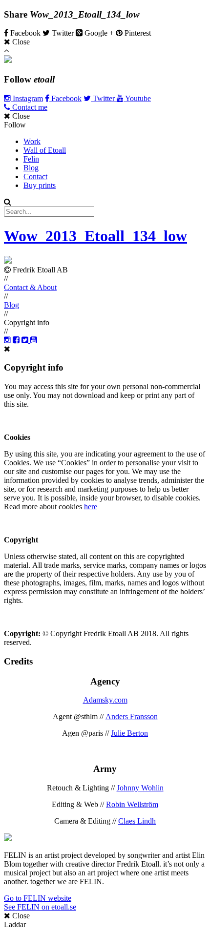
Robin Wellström (132, 804)
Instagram (27, 98)
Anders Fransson (131, 716)
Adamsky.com (105, 700)
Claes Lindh (137, 821)
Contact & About (30, 287)
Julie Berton (129, 733)
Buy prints (39, 185)
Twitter (104, 98)
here (90, 506)
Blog (31, 168)
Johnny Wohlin (140, 788)
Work (32, 141)
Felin (31, 159)
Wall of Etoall (44, 150)
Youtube (137, 98)
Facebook (65, 98)
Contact (35, 176)
